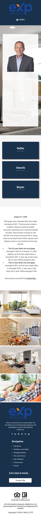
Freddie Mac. (31, 278)
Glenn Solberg (22, 4)
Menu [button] (22, 19)
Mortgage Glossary (20, 453)
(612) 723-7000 (19, 101)
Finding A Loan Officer (21, 449)
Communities (18, 462)
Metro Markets (19, 459)
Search (20, 167)
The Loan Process (19, 456)
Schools (16, 466)
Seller (20, 148)
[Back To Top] (37, 513)
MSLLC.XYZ (28, 512)
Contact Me (20, 480)
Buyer (20, 187)
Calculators (17, 446)
